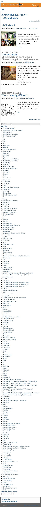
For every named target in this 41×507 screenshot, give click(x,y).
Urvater (5, 457)
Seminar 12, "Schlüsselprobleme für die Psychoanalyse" (20, 381)
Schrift (5, 376)
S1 (3, 362)
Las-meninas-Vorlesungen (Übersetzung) (15, 284)
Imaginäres (6, 231)
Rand (4, 351)
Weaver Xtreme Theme (33, 505)
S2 (3, 364)
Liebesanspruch (8, 294)
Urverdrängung (7, 459)
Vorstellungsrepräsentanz (10, 475)
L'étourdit (6, 261)
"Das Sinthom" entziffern (10, 134)
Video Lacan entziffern (10, 471)
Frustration (6, 204)
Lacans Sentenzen (8, 277)
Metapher (6, 313)
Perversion (6, 336)
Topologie (6, 438)
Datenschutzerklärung (9, 501)
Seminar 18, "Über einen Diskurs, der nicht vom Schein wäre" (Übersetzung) (20, 386)
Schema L (6, 370)
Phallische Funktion (9, 338)
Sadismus (6, 366)
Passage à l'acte (7, 332)
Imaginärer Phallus (8, 227)
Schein (5, 368)
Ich (4, 218)
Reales (5, 358)
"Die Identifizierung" (9, 136)
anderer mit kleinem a (9, 149)
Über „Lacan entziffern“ (10, 442)
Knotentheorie (7, 254)
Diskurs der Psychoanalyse (11, 187)
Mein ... (5, 309)
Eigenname (6, 189)
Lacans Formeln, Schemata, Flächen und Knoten (18, 273)
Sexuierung (6, 397)
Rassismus (6, 353)
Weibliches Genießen (9, 478)
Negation (5, 322)
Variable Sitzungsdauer (10, 461)
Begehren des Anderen (10, 161)
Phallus (5, 341)
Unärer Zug (6, 454)
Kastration (6, 250)
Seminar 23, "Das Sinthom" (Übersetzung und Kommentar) (21, 393)
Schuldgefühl (7, 378)
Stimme (5, 414)
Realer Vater (6, 357)
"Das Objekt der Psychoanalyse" (13, 130)
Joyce (4, 242)
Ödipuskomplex (8, 328)
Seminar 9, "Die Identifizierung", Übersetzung (17, 395)
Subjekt (5, 417)
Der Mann (6, 183)
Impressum (6, 499)
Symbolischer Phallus (9, 427)
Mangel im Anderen (9, 299)
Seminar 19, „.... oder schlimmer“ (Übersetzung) (18, 389)
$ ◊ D (4, 142)
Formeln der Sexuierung (10, 201)
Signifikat (6, 402)
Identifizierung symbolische (11, 225)
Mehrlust (5, 307)
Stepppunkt (6, 412)
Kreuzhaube (6, 258)
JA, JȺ (5, 237)
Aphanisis (6, 155)
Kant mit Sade (20, 56)
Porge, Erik (6, 347)
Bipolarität (6, 164)
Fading (5, 199)
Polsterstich (6, 345)
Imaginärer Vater (8, 229)
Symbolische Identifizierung (11, 423)
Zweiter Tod (6, 486)
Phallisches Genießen (9, 339)
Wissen (5, 482)
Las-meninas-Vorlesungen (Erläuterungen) (16, 282)
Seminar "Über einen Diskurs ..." (13, 379)
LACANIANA (8, 25)
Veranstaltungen (8, 465)
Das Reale (6, 180)
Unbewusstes (7, 456)
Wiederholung (7, 480)
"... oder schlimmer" (9, 128)
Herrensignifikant (8, 214)
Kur (4, 260)
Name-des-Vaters (8, 320)
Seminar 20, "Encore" (9, 391)
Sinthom (5, 406)
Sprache (5, 410)
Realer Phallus (7, 355)
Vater (4, 463)
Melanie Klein (7, 311)
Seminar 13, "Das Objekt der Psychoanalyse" (17, 383)
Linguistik (6, 296)
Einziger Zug (7, 193)
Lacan (5, 265)
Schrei (5, 374)
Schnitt (5, 372)
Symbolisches (7, 431)
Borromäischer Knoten (10, 168)
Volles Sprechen (8, 473)
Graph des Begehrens (9, 212)
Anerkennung (7, 151)
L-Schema (6, 263)
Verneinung (6, 469)
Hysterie (5, 216)
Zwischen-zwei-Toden (9, 488)
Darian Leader (7, 178)
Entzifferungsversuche (10, 195)
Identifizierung (7, 223)
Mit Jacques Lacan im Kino (11, 317)
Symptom (6, 433)
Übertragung (7, 452)
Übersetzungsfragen (9, 450)
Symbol (5, 421)
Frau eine (6, 202)
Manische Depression (9, 301)
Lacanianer (6, 271)
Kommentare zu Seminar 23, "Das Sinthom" (16, 256)
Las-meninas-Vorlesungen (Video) (13, 286)
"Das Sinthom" (7, 132)
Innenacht (6, 235)
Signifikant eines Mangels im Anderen (14, 400)
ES (3, 197)
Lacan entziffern (11, 505)
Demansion (6, 182)
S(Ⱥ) (4, 360)
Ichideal (5, 220)
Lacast (5, 279)
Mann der (6, 303)
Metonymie (6, 315)
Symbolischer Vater (9, 429)
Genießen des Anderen (10, 208)
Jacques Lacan (7, 239)
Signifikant (6, 398)
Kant (4, 246)
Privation (5, 349)
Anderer (5, 147)
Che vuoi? (6, 172)
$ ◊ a (4, 140)
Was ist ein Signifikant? (14, 94)
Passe (4, 334)
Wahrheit (5, 476)
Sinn (4, 404)
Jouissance (6, 241)
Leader (5, 288)
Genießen (6, 206)
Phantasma (6, 343)
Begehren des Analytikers (11, 159)
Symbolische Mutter (9, 425)
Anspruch (6, 153)
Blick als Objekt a (8, 166)
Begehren (6, 157)
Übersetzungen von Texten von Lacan (14, 448)
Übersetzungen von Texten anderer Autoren (16, 446)
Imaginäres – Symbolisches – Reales (14, 233)
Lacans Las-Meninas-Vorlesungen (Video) (16, 275)
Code (4, 176)
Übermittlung (7, 444)
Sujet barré (6, 419)
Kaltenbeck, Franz (8, 244)
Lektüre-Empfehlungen (10, 290)
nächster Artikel (34, 21)
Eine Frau (6, 191)
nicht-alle (6, 324)
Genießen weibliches (9, 210)
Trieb (4, 440)
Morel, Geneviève (8, 319)
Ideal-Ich (5, 221)
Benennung (6, 162)
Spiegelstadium (7, 408)
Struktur (5, 416)
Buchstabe (6, 170)
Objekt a (5, 326)
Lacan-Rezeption (8, 267)
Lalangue (6, 280)
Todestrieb (6, 436)
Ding (4, 185)
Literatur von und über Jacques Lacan (14, 298)
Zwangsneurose (8, 484)
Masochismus (7, 305)
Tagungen (6, 435)
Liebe (4, 292)
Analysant (6, 145)
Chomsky (6, 174)
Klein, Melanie (7, 252)
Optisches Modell (8, 330)
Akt (4, 143)
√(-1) (4, 490)
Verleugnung (7, 467)
